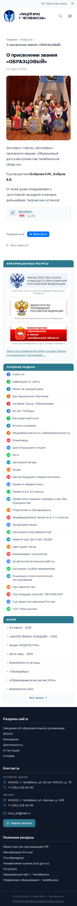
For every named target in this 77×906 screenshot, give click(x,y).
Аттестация (11, 750)
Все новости (19, 245)
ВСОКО (8, 733)
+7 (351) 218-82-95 (20, 805)
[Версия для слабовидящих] (72, 3)
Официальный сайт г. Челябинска (26, 874)
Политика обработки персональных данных (38, 901)
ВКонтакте (40, 234)
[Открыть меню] (70, 16)
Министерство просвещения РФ (26, 846)
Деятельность (13, 744)
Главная (11, 39)
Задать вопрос (21, 823)
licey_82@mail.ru (19, 813)
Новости (26, 39)
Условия (8, 756)
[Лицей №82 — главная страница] (9, 16)
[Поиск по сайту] (60, 16)
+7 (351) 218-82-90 (21, 787)
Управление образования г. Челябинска (30, 880)
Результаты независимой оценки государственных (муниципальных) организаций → (36, 353)
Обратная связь (56, 3)
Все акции (36, 697)
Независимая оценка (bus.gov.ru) (26, 863)
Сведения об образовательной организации (34, 728)
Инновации (10, 739)
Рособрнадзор (13, 857)
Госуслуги (10, 869)
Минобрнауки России (18, 852)
